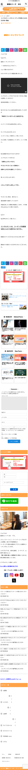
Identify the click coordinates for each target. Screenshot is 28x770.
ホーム (3, 754)
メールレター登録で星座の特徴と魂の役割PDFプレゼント (14, 9)
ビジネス (5, 702)
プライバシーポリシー (6, 761)
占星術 (5, 690)
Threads (17, 12)
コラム (5, 741)
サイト (3, 422)
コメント (5, 395)
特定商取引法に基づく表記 (19, 757)
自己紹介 (3, 12)
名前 (3, 412)
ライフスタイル (7, 725)
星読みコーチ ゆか (14, 4)
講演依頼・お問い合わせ (24, 12)
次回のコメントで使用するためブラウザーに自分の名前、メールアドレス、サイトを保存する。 (14, 429)
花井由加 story (7, 736)
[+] (11, 699)
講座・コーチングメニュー (10, 12)
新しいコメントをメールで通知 (9, 434)
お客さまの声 (17, 754)
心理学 (3, 267)
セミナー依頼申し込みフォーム (10, 679)
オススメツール (7, 730)
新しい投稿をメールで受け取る (9, 438)
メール (4, 417)
